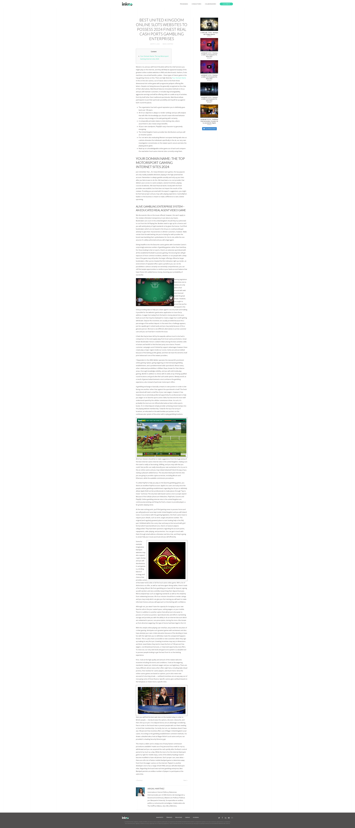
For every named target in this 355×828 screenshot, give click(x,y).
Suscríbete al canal (210, 128)
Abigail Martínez (168, 44)
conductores (196, 4)
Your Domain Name (179, 78)
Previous (139, 780)
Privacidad (178, 817)
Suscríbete (226, 4)
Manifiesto (159, 817)
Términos (169, 817)
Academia (196, 817)
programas (184, 4)
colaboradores (210, 4)
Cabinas (187, 817)
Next (185, 780)
